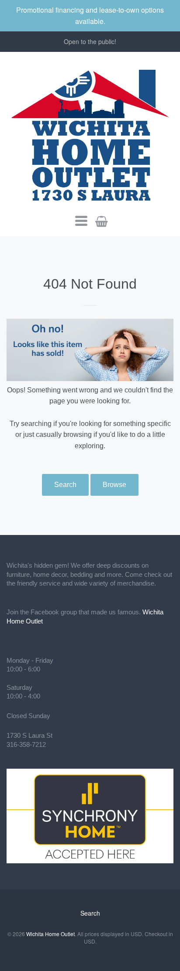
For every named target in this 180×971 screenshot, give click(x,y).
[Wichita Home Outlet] (90, 133)
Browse (114, 484)
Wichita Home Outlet (50, 933)
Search (65, 484)
